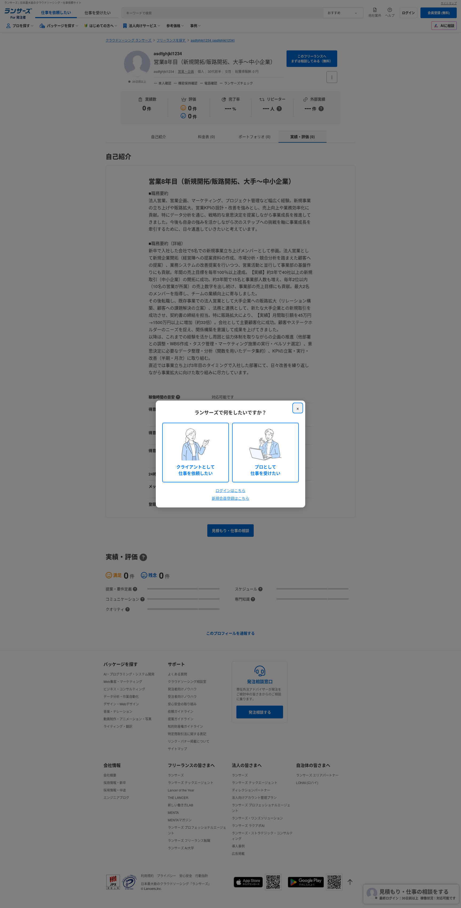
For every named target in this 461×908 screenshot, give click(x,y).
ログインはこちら (230, 490)
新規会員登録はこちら (230, 498)
